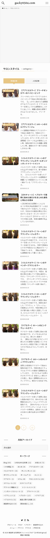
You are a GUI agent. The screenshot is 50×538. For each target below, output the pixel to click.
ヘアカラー (25, 495)
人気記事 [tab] (36, 81)
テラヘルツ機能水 (11, 487)
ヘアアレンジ (9, 495)
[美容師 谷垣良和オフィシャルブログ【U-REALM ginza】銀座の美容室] (25, 3)
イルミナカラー (10, 471)
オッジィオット (28, 471)
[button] (3, 3)
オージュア (26, 475)
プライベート (33, 491)
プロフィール (11, 525)
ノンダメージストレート (13, 491)
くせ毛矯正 (9, 467)
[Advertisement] (25, 36)
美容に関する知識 (27, 499)
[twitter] (22, 520)
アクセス (28, 528)
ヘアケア (39, 495)
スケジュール (10, 483)
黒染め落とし (26, 504)
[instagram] (25, 520)
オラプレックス (10, 475)
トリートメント (28, 487)
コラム (21, 479)
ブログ (20, 525)
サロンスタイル (36, 479)
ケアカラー (9, 479)
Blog (7, 462)
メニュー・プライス (17, 528)
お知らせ (39, 462)
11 (32, 427)
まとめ (21, 467)
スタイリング (25, 483)
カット (37, 475)
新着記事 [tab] (14, 81)
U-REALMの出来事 (23, 462)
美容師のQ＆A (10, 504)
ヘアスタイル (10, 499)
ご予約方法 (36, 528)
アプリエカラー (36, 467)
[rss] (28, 520)
